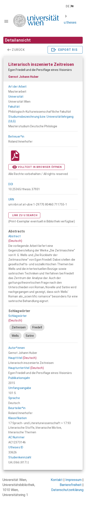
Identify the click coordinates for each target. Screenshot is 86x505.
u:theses (70, 22)
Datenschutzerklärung (67, 490)
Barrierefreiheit (71, 485)
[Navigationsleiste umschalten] (6, 21)
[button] (69, 6)
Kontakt (57, 480)
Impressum (73, 480)
